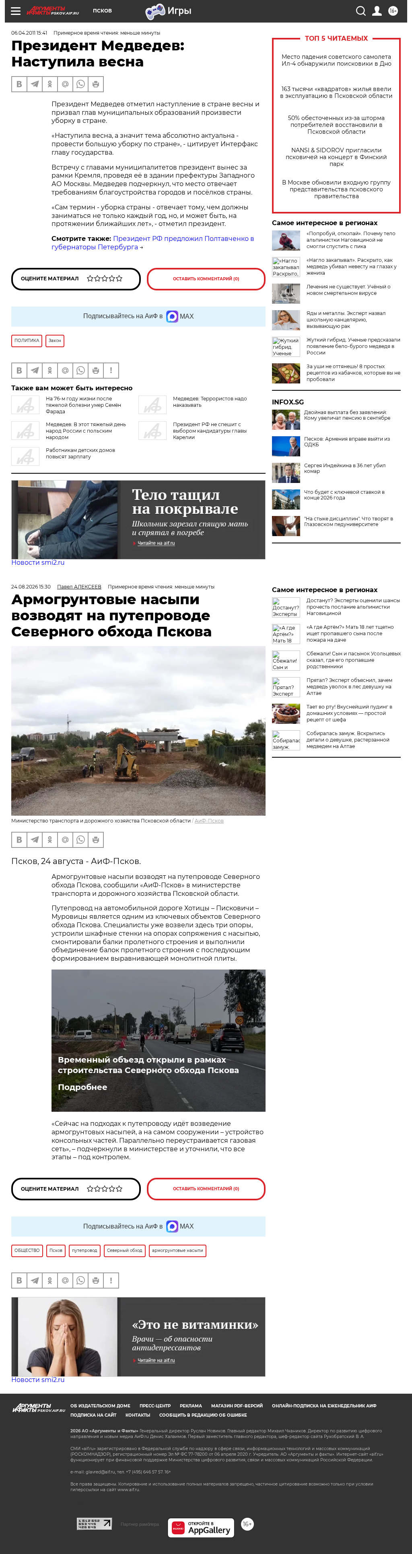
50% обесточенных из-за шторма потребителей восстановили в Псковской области (336, 125)
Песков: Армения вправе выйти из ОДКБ (347, 442)
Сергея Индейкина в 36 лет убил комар (345, 468)
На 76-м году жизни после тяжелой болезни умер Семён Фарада (83, 405)
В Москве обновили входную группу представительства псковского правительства (336, 189)
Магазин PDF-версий (237, 1406)
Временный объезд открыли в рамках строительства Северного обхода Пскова (148, 1065)
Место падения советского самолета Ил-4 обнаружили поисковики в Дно (336, 60)
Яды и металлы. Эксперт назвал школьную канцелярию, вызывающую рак (346, 319)
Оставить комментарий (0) (206, 279)
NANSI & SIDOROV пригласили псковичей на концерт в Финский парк (336, 157)
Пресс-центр (155, 1406)
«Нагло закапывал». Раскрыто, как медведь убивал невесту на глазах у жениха (352, 266)
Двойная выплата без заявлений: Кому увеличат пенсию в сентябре (347, 415)
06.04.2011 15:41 (29, 33)
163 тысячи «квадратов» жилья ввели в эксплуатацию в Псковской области (336, 92)
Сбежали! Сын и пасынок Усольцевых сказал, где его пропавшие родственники (354, 660)
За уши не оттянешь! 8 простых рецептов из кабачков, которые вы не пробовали (353, 372)
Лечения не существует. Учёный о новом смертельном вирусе (349, 290)
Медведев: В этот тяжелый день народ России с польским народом (86, 430)
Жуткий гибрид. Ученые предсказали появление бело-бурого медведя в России (353, 346)
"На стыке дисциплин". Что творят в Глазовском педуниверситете (348, 521)
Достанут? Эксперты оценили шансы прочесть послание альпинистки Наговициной (353, 606)
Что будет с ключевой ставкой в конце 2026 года (344, 495)
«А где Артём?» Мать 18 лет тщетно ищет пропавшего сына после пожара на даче (350, 633)
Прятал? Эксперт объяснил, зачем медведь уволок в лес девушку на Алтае (349, 686)
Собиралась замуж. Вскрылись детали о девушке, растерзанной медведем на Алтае (348, 739)
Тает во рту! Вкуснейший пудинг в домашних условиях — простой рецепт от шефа (349, 713)
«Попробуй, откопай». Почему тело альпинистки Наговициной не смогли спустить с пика (351, 239)
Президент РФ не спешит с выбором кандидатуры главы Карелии (210, 430)
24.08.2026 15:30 (31, 587)
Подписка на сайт (93, 1415)
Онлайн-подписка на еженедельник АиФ (324, 1406)
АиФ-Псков (209, 821)
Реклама (191, 1406)
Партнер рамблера (140, 1524)
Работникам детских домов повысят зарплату (80, 453)
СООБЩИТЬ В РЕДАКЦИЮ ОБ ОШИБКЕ (203, 1415)
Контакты (138, 1415)
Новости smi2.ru (38, 562)
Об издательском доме (100, 1406)
